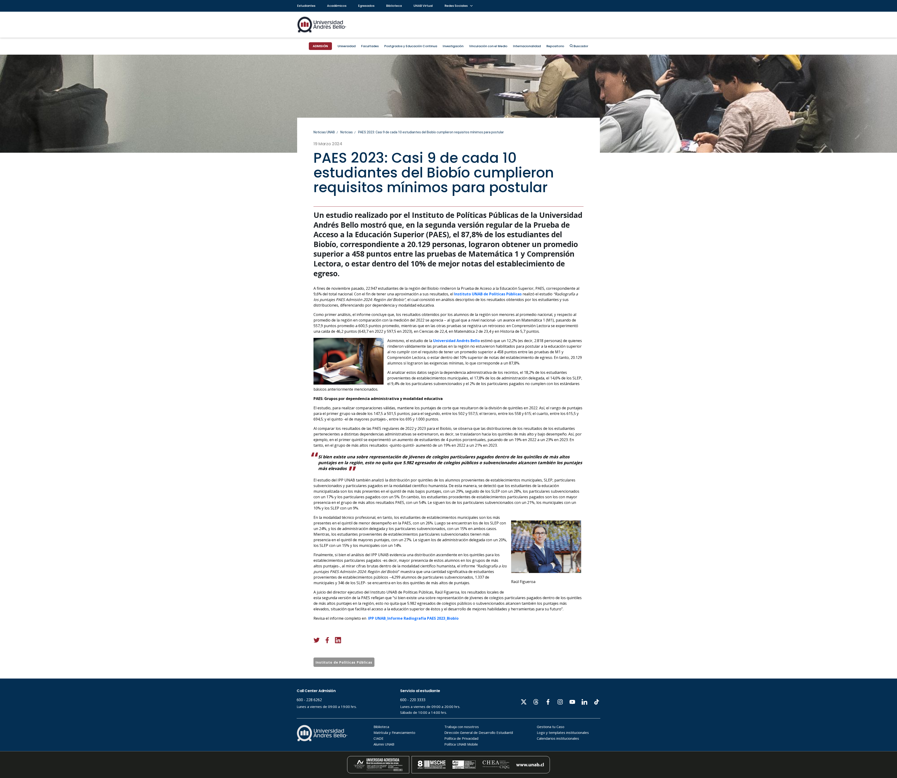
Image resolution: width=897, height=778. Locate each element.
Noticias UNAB (324, 132)
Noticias (346, 132)
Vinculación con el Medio (488, 46)
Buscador (580, 46)
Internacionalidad (527, 46)
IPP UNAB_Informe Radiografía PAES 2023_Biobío (413, 618)
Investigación (453, 46)
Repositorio (555, 46)
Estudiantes (306, 6)
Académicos (336, 6)
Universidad (347, 46)
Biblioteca (394, 6)
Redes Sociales (456, 6)
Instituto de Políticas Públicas (344, 662)
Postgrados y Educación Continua (410, 46)
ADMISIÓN (320, 46)
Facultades (370, 46)
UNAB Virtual (423, 6)
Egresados (366, 6)
